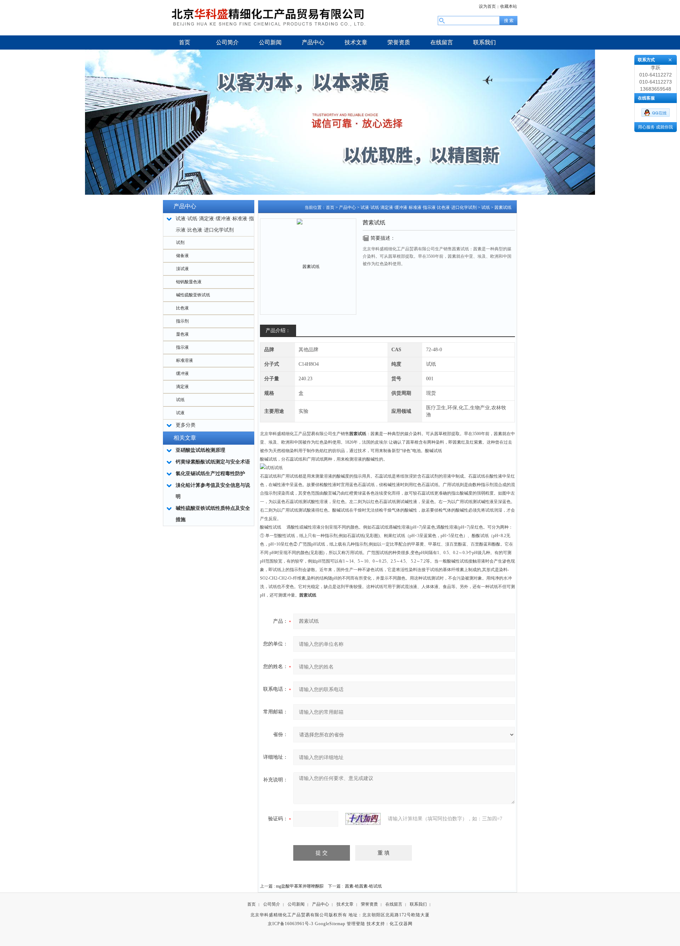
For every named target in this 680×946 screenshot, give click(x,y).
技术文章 (344, 904)
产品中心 (347, 207)
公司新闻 (296, 904)
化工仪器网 (401, 923)
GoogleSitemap (330, 923)
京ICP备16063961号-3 (290, 923)
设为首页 (487, 6)
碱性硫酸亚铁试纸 (193, 294)
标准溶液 (184, 360)
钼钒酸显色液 (189, 281)
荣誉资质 (369, 904)
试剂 (180, 242)
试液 (180, 412)
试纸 (180, 399)
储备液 (182, 255)
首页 (330, 207)
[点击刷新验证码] (363, 819)
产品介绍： (278, 330)
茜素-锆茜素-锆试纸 (363, 886)
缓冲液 (182, 373)
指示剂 (182, 321)
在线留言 (393, 904)
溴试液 (182, 268)
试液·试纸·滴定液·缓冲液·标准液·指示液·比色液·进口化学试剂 (419, 207)
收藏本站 (508, 6)
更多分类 (186, 425)
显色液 (182, 334)
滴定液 (182, 386)
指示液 (182, 347)
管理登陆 (356, 923)
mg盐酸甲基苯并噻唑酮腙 (300, 886)
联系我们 (418, 904)
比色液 (182, 308)
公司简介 (271, 904)
